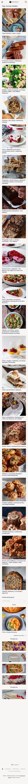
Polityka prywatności (14, 771)
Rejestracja (16, 768)
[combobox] (14, 601)
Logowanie (8, 768)
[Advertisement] (14, 715)
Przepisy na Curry (19, 635)
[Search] (26, 2)
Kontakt (23, 768)
